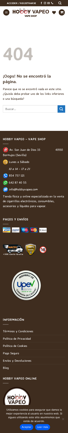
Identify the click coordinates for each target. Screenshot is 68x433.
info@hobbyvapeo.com (23, 189)
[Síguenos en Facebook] (41, 3)
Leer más (42, 426)
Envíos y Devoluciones (17, 360)
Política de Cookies (15, 346)
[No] (63, 420)
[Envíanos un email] (48, 3)
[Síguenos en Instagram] (45, 3)
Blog (6, 368)
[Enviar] (61, 109)
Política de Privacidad (17, 338)
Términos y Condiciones (18, 331)
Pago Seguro (11, 353)
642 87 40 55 (17, 182)
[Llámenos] (52, 3)
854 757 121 (16, 175)
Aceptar (26, 426)
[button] (60, 3)
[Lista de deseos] (54, 12)
